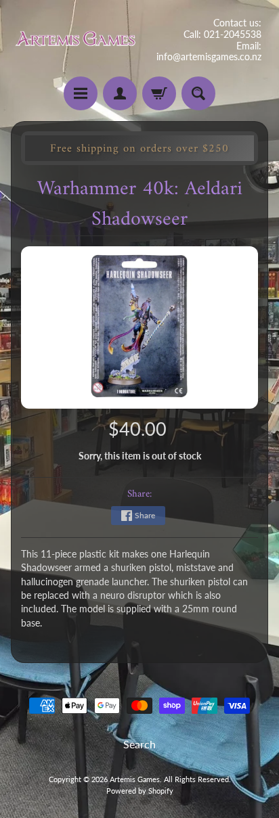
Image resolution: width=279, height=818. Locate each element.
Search (139, 743)
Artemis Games (135, 779)
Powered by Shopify (139, 790)
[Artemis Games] (75, 41)
